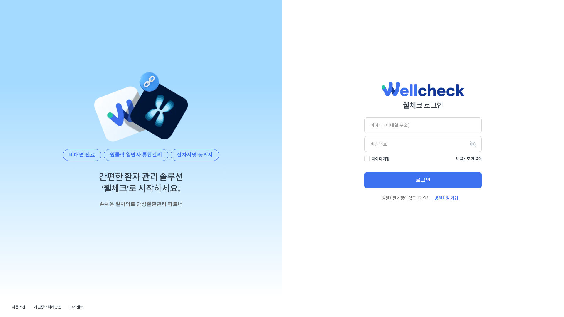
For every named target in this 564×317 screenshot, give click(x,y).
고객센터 (76, 307)
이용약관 (19, 307)
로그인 (423, 180)
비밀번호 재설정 (469, 158)
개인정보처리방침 (47, 307)
